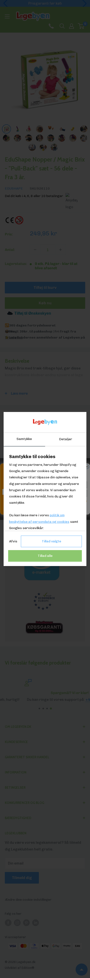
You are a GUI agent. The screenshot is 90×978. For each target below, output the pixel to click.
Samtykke (24, 439)
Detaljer (65, 439)
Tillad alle (45, 556)
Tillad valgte (51, 541)
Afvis (13, 541)
